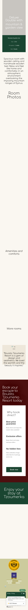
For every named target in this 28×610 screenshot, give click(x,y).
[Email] (24, 593)
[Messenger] (22, 593)
